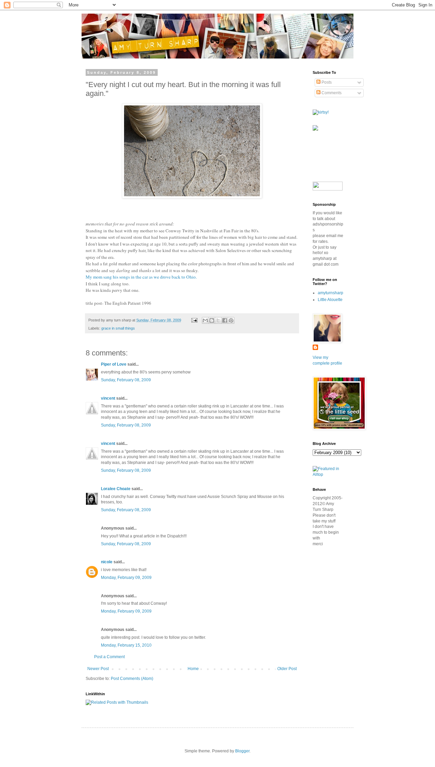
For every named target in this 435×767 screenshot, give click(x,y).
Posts (326, 82)
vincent (108, 398)
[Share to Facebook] (224, 320)
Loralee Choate (115, 488)
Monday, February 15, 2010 (126, 645)
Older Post (287, 668)
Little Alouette (330, 299)
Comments (331, 92)
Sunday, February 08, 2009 (126, 380)
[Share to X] (218, 320)
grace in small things (118, 328)
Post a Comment (109, 656)
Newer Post (98, 668)
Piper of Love (113, 364)
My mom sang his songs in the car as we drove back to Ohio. (141, 277)
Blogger (242, 751)
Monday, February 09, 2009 (126, 577)
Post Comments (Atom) (132, 678)
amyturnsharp (330, 292)
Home (193, 668)
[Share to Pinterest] (231, 320)
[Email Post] (194, 320)
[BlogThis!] (211, 320)
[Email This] (205, 320)
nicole (106, 562)
